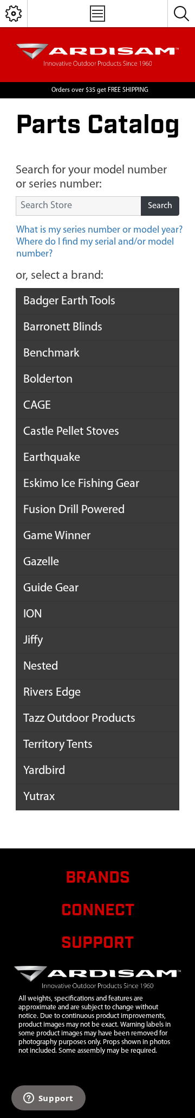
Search (160, 206)
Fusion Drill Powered (74, 510)
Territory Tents (58, 745)
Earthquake (51, 458)
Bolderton (48, 379)
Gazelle (41, 562)
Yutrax (39, 797)
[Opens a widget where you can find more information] (48, 1099)
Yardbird (44, 771)
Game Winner (56, 536)
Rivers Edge (52, 692)
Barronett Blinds (62, 327)
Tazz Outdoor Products (79, 719)
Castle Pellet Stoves (71, 432)
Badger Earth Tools (69, 301)
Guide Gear (51, 588)
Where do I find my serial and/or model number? (95, 248)
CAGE (37, 405)
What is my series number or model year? (99, 230)
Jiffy (33, 640)
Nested (40, 666)
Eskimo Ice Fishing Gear (81, 484)
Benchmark (51, 353)
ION (32, 614)
